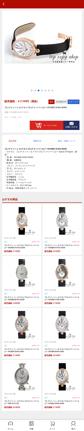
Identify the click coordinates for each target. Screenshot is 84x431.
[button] (32, 90)
